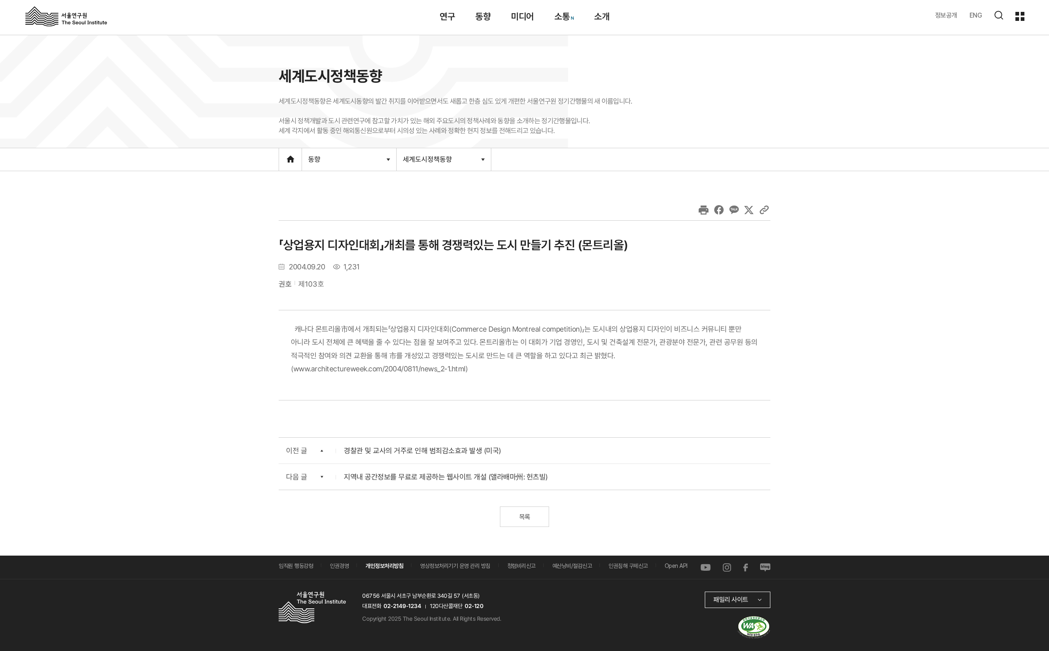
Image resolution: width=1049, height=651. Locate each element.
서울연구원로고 (66, 16)
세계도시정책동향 (427, 162)
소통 (561, 16)
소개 (601, 16)
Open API (676, 566)
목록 (524, 517)
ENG (976, 15)
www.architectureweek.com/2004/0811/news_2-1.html (379, 368)
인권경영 (339, 566)
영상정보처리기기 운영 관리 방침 (455, 566)
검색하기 (998, 15)
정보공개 (946, 15)
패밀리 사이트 (730, 600)
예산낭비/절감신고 (572, 566)
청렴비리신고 (521, 566)
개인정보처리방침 (384, 566)
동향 (482, 16)
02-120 (474, 606)
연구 (447, 16)
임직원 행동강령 (296, 566)
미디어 (522, 16)
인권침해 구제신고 (628, 566)
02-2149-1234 (402, 606)
